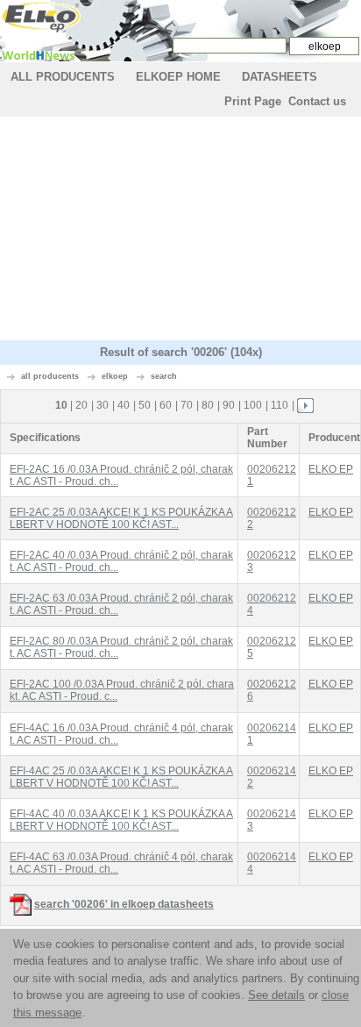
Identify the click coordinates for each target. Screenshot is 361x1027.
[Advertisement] (180, 230)
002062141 (271, 734)
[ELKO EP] (41, 16)
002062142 (271, 777)
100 (253, 405)
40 (123, 405)
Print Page (252, 101)
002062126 (271, 690)
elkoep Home (178, 76)
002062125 (271, 647)
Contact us (317, 101)
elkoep (115, 376)
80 (208, 405)
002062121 (271, 475)
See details (276, 995)
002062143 (271, 820)
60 (165, 405)
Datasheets (279, 76)
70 (186, 405)
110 (279, 405)
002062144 (271, 863)
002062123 (271, 561)
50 (144, 405)
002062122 (271, 518)
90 (229, 405)
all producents (50, 376)
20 (81, 405)
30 (102, 405)
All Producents (63, 76)
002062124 (271, 604)
